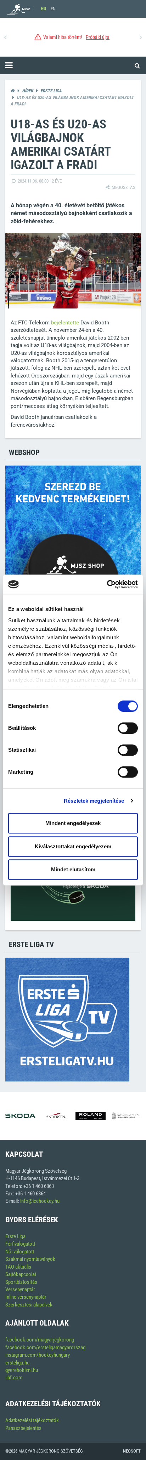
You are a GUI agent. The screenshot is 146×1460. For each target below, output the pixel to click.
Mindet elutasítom (73, 869)
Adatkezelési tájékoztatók (32, 1420)
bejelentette (65, 322)
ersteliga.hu (17, 1363)
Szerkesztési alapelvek (28, 1305)
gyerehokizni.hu (21, 1370)
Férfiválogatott (20, 1244)
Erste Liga (15, 1236)
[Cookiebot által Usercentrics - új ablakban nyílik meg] (107, 584)
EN (53, 8)
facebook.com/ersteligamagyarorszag (45, 1347)
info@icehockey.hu (40, 1201)
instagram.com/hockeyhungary (37, 1355)
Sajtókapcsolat (20, 1274)
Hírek (27, 90)
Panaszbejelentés (23, 1428)
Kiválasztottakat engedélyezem (73, 846)
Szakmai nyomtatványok (30, 1259)
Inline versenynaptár (25, 1297)
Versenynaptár (20, 1289)
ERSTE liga (51, 90)
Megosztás (123, 187)
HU (43, 8)
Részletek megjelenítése (94, 801)
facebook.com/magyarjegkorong (39, 1340)
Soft (132, 1451)
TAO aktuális (18, 1267)
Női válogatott (19, 1251)
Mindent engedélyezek (73, 823)
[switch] (128, 728)
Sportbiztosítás (21, 1282)
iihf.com (13, 1377)
